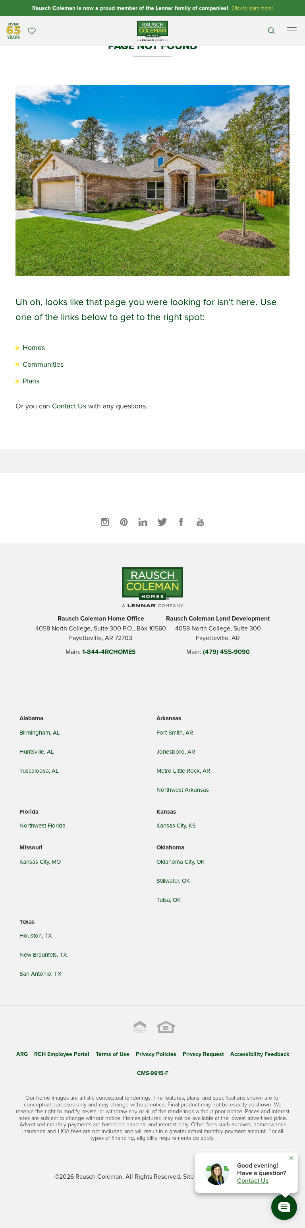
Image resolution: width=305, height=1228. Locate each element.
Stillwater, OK (173, 880)
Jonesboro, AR (175, 751)
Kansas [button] (166, 811)
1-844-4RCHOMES (109, 651)
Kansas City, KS (176, 825)
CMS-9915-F (152, 1073)
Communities (43, 364)
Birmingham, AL (39, 732)
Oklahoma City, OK (180, 861)
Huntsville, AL (36, 751)
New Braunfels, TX (43, 954)
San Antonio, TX (40, 973)
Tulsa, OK (168, 899)
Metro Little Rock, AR (183, 770)
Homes (34, 347)
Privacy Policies (156, 1054)
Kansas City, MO (40, 861)
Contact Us (69, 406)
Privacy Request (203, 1054)
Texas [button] (27, 921)
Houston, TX (35, 935)
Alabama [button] (31, 718)
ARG (22, 1054)
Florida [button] (29, 811)
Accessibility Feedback (259, 1054)
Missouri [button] (30, 847)
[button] (271, 31)
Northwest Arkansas (182, 789)
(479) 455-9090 (226, 651)
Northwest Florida (42, 825)
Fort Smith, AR (174, 732)
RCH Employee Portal (61, 1054)
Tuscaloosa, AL (39, 770)
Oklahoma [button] (170, 847)
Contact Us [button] (253, 1180)
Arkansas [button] (168, 718)
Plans (31, 381)
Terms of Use (112, 1054)
